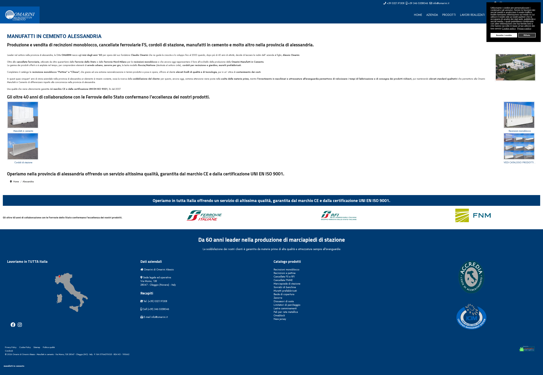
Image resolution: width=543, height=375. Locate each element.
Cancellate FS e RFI (284, 276)
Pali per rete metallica (286, 312)
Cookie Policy (25, 347)
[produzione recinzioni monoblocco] (519, 114)
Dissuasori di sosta (284, 301)
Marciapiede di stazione (287, 284)
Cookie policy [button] (509, 28)
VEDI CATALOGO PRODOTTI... (520, 162)
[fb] (10, 322)
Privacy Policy (10, 347)
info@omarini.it (441, 3)
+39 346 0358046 (418, 3)
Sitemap (37, 347)
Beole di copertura (284, 294)
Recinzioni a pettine (285, 273)
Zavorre (278, 298)
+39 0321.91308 (395, 3)
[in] (18, 322)
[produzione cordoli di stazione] (23, 146)
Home (418, 15)
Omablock (279, 315)
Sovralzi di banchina (285, 287)
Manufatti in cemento (23, 131)
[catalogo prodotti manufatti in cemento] (519, 146)
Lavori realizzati (472, 15)
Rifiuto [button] (527, 35)
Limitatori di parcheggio (287, 305)
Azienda (432, 15)
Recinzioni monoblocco (520, 131)
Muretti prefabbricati (285, 291)
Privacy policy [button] (524, 28)
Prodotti (449, 15)
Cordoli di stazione (23, 162)
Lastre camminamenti (285, 308)
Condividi (9, 350)
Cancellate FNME (283, 280)
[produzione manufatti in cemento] (23, 114)
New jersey (280, 319)
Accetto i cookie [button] (504, 35)
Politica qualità (49, 347)
